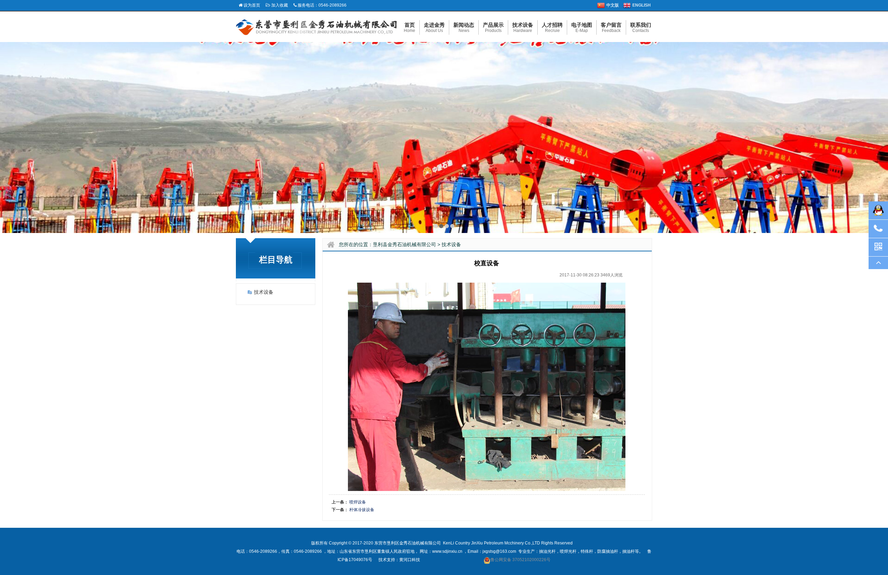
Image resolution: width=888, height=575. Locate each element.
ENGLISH (641, 5)
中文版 (612, 5)
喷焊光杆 (568, 551)
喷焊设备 (357, 502)
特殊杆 (587, 551)
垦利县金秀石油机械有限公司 (404, 244)
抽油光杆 (547, 551)
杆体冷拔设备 (361, 509)
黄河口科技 (409, 559)
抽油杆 (628, 551)
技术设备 (263, 292)
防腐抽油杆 (607, 551)
